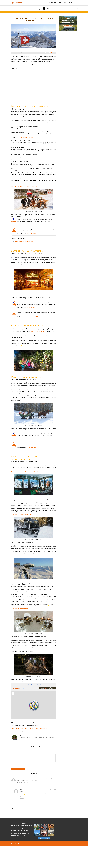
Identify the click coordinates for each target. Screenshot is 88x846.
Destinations (24, 12)
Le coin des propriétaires (48, 12)
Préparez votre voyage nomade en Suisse (21, 247)
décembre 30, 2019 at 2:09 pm (51, 789)
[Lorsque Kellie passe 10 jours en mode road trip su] (37, 833)
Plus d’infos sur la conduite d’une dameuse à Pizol (21, 514)
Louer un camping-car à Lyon (19, 66)
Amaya (19, 735)
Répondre (19, 784)
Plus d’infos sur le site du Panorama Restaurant (21, 556)
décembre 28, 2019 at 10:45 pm (51, 778)
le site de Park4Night (31, 224)
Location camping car (72, 2)
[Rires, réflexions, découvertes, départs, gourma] (44, 833)
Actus (65, 12)
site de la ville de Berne (23, 266)
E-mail (27, 763)
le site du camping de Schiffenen (33, 316)
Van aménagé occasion (62, 2)
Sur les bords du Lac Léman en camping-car (25, 137)
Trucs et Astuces (35, 12)
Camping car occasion (51, 2)
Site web (42, 763)
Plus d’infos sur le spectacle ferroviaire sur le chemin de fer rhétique (25, 471)
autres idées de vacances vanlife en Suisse (24, 241)
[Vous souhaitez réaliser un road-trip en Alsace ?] (37, 827)
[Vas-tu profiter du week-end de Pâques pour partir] (51, 833)
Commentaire (13, 752)
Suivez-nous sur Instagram (45, 838)
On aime (59, 12)
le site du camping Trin (31, 447)
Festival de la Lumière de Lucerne (37, 331)
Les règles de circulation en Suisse (19, 244)
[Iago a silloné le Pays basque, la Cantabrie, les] (51, 827)
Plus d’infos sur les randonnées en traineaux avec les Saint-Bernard (25, 186)
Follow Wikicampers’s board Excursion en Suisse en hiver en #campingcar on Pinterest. (29, 728)
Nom (12, 763)
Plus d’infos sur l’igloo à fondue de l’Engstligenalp (21, 608)
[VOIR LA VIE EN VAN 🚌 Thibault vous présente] (44, 827)
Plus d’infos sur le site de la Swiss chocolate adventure (22, 348)
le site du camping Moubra (32, 233)
